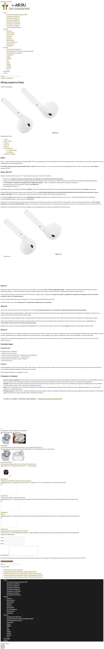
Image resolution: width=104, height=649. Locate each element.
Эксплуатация (8, 148)
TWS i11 (3, 514)
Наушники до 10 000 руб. (14, 23)
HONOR (9, 66)
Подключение (12, 150)
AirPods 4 (9, 31)
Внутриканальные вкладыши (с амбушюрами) (20, 51)
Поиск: (3, 76)
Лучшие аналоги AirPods (14, 27)
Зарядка (10, 152)
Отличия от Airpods (9, 154)
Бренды (6, 47)
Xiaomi (8, 56)
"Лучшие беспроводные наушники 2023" (50, 399)
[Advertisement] (46, 272)
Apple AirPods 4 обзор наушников (13, 569)
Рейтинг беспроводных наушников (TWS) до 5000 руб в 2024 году (22, 573)
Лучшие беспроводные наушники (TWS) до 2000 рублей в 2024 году (23, 575)
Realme (9, 64)
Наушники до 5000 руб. (13, 22)
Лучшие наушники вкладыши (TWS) (17, 14)
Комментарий (5, 555)
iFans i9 (6, 146)
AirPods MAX (10, 40)
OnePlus (9, 67)
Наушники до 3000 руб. (13, 20)
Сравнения (7, 71)
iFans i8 (6, 144)
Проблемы (10, 45)
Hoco (8, 69)
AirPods (6, 29)
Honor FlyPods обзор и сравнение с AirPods (13, 497)
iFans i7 (6, 143)
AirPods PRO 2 (11, 33)
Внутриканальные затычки (14, 53)
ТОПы (5, 12)
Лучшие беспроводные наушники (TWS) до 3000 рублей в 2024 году (23, 577)
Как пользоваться (12, 42)
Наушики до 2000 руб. (13, 18)
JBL (8, 60)
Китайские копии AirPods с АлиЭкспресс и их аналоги (16, 480)
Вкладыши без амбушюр (14, 49)
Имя (2, 537)
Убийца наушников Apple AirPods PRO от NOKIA (14, 531)
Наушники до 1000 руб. (13, 16)
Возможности (11, 44)
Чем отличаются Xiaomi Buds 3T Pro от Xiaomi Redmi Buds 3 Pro (18, 464)
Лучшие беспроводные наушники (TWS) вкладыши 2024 (20, 571)
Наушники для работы (13, 25)
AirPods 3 (9, 36)
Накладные (10, 55)
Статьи (5, 73)
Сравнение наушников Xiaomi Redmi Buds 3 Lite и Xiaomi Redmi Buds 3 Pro (22, 447)
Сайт (2, 543)
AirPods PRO (10, 34)
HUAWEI (9, 58)
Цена (6, 139)
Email (2, 540)
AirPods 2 (9, 38)
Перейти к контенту (6, 1)
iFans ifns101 (8, 141)
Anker (8, 62)
